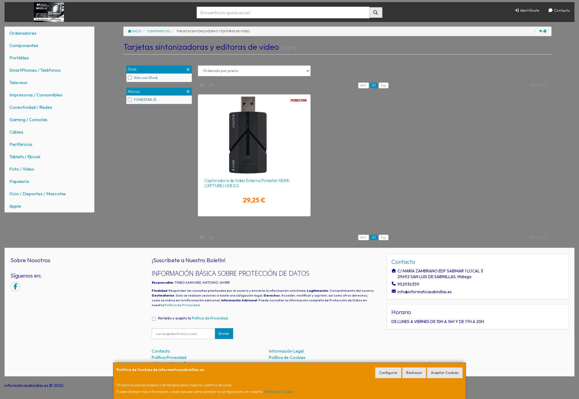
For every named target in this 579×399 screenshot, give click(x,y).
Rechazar (414, 372)
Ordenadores (22, 33)
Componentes (23, 45)
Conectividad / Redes (30, 107)
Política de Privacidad (182, 305)
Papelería (19, 181)
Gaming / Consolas (28, 119)
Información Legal (286, 351)
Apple (15, 206)
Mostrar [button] (537, 85)
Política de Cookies (279, 391)
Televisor (18, 82)
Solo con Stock (146, 77)
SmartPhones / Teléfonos (35, 70)
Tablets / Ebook (24, 156)
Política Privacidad (169, 357)
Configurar (388, 372)
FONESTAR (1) (145, 99)
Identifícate (529, 10)
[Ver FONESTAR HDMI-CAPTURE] (254, 135)
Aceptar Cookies (445, 372)
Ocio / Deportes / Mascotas (37, 193)
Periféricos (20, 144)
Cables (16, 132)
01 (374, 85)
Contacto (561, 10)
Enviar (224, 333)
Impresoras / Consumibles (35, 95)
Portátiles (19, 58)
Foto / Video (21, 169)
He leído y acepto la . (193, 318)
